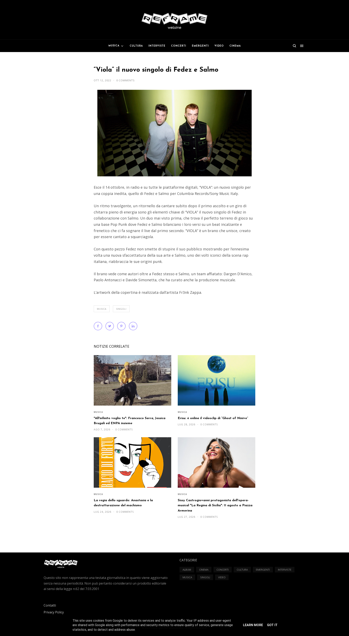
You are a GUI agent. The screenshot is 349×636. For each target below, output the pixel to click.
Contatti (50, 605)
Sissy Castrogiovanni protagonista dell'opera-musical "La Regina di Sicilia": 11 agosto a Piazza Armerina (215, 505)
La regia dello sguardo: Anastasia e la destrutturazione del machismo (123, 503)
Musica (101, 308)
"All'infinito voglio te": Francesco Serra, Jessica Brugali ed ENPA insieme (129, 421)
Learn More (253, 625)
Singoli (121, 308)
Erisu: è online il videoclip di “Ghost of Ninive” (213, 418)
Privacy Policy (54, 612)
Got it (272, 625)
